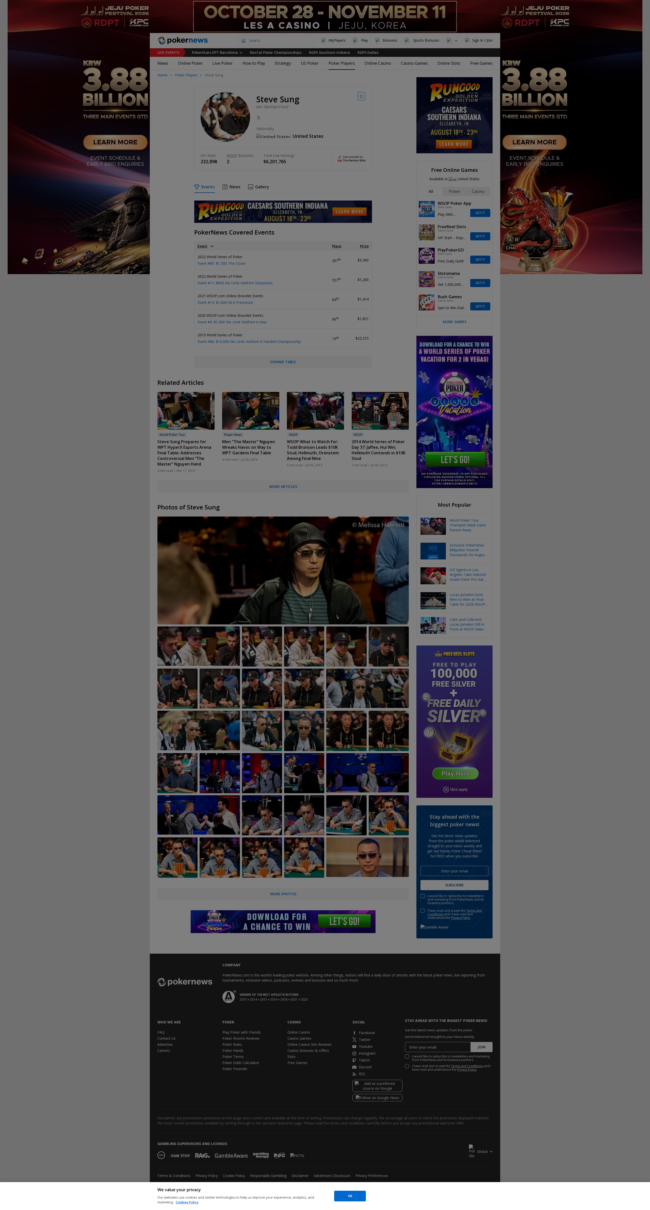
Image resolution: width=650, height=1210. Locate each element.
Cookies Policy (187, 1202)
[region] (325, 1196)
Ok (350, 1196)
